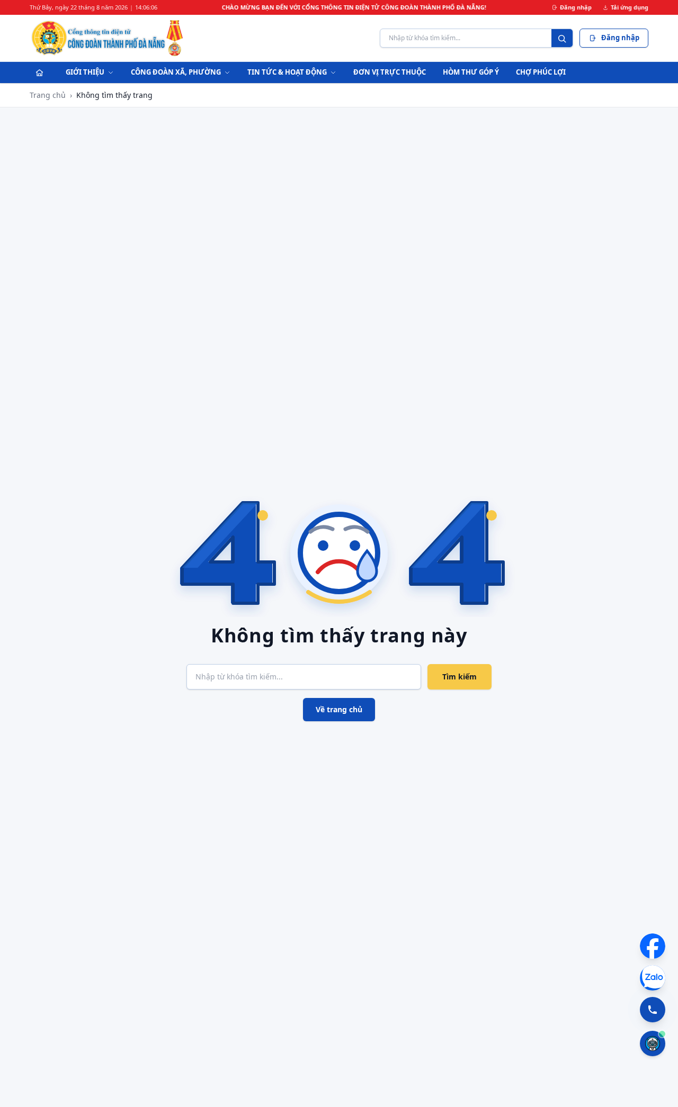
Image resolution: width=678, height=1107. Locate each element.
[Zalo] (652, 978)
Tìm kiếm (459, 677)
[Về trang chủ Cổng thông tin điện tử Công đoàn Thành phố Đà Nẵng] (108, 38)
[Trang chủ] (39, 72)
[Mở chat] (652, 1043)
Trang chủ (48, 95)
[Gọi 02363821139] (652, 1009)
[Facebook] (652, 946)
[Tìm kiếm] (562, 38)
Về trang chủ (339, 709)
